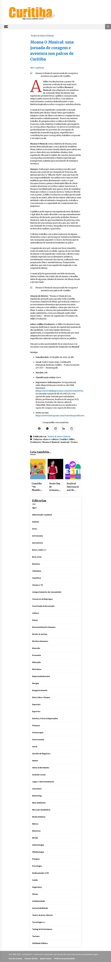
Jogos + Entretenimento (43, 781)
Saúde (35, 880)
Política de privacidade (64, 958)
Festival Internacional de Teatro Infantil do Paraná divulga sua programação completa (73, 487)
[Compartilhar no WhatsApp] (47, 428)
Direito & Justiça (39, 634)
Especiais (36, 704)
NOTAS (35, 838)
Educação (36, 662)
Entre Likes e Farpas (41, 697)
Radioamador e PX (40, 873)
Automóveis (37, 543)
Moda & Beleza (38, 817)
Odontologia (38, 845)
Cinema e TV (37, 585)
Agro (34, 507)
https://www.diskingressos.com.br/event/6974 (59, 391)
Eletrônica (36, 669)
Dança (35, 620)
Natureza (36, 831)
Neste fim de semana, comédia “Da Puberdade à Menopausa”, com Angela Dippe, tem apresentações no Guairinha (55, 487)
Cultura (35, 613)
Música (35, 824)
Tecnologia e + (38, 922)
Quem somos (46, 958)
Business (36, 564)
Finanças (36, 725)
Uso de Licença (15, 958)
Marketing (37, 795)
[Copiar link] (71, 428)
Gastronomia (38, 739)
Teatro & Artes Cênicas (42, 35)
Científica (36, 578)
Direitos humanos (40, 641)
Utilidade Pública (40, 943)
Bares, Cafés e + (39, 550)
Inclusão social (38, 774)
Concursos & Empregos (42, 599)
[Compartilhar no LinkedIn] (63, 428)
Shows (35, 894)
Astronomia (37, 536)
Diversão (36, 648)
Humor (35, 760)
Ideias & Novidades (40, 767)
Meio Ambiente (39, 803)
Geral (34, 746)
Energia (35, 683)
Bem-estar (37, 557)
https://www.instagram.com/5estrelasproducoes (60, 415)
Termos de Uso (31, 958)
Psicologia (37, 866)
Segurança (37, 887)
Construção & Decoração (43, 606)
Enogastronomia (39, 690)
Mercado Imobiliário (41, 810)
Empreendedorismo (41, 676)
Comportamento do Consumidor (46, 592)
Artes (34, 529)
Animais (35, 522)
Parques (36, 859)
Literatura (37, 788)
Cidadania (36, 571)
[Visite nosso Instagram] (55, 428)
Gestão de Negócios (41, 753)
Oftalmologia (38, 852)
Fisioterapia (37, 732)
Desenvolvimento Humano (44, 627)
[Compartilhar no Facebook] (39, 428)
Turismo (36, 936)
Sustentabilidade (40, 908)
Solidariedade (38, 901)
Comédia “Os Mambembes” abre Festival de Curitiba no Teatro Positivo (38, 487)
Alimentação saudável (42, 514)
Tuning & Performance (42, 929)
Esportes (36, 711)
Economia (36, 655)
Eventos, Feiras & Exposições (45, 718)
